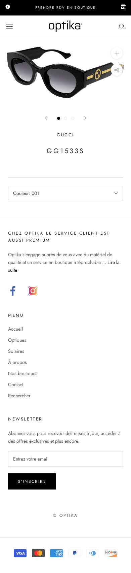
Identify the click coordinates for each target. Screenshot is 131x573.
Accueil (15, 329)
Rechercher (19, 395)
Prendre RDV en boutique (65, 7)
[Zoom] (117, 53)
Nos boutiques (22, 373)
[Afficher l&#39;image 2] (65, 118)
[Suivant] (85, 118)
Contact (15, 384)
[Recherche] (122, 26)
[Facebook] (12, 291)
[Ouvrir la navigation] (9, 26)
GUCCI (65, 135)
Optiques (17, 340)
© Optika (65, 515)
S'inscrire (32, 481)
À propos (17, 362)
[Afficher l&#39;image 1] (58, 118)
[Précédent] (46, 118)
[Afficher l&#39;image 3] (72, 118)
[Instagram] (33, 291)
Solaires (16, 351)
